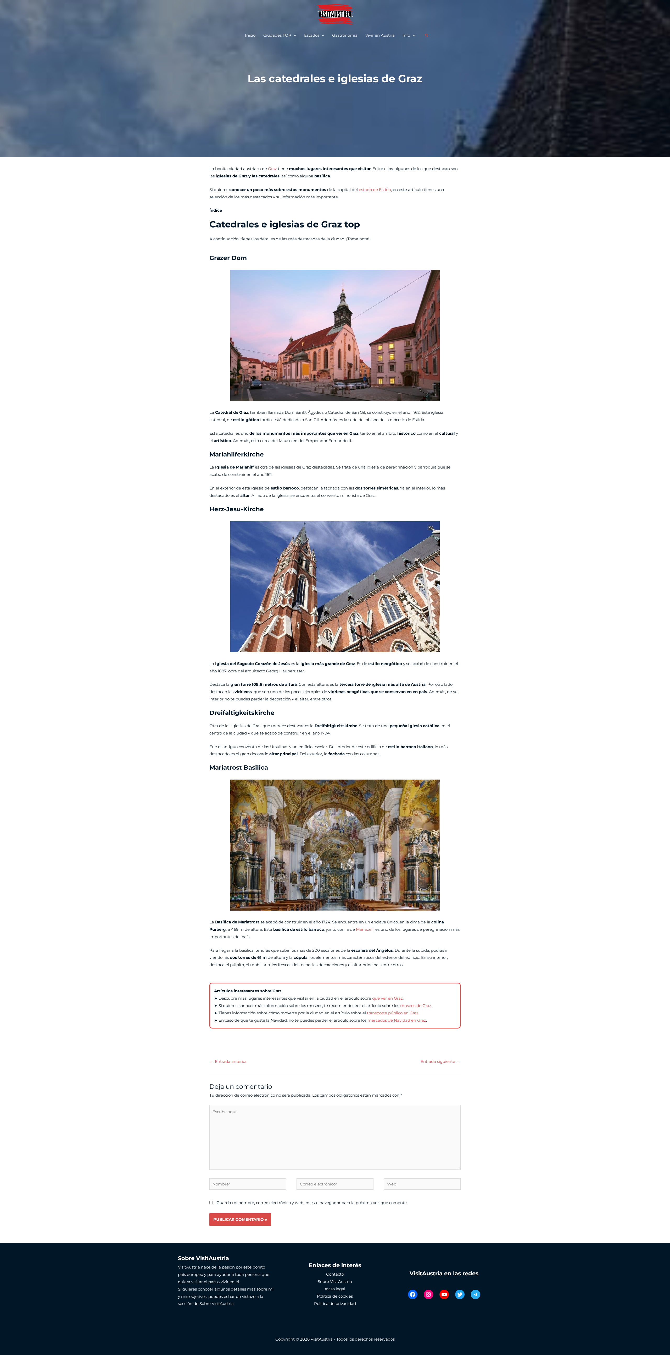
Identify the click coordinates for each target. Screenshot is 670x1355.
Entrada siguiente (440, 1061)
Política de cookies (335, 1296)
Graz (272, 168)
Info (406, 35)
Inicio (250, 35)
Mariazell (364, 929)
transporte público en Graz (392, 1012)
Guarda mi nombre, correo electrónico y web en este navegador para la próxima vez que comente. (311, 1202)
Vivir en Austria (380, 35)
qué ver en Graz (387, 998)
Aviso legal (335, 1288)
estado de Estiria (375, 189)
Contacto (335, 1274)
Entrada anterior (228, 1061)
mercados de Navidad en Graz (396, 1020)
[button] (426, 35)
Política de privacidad (335, 1303)
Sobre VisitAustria (335, 1281)
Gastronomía (345, 35)
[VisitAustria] (335, 14)
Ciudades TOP (277, 35)
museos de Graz (415, 1005)
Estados (311, 35)
